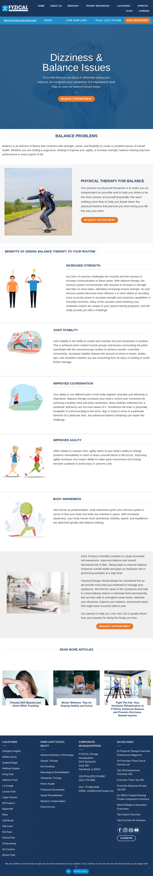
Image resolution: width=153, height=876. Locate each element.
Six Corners (8, 849)
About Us (56, 6)
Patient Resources (97, 6)
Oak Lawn (7, 826)
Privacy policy (80, 871)
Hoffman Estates (11, 768)
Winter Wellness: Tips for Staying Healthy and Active (76, 704)
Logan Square (9, 797)
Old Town (7, 832)
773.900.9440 (92, 787)
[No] (149, 868)
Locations (123, 6)
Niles (5, 814)
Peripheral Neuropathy (52, 789)
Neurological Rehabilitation (54, 772)
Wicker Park (8, 855)
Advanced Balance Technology (57, 755)
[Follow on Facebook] (119, 830)
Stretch (143, 6)
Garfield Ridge (10, 762)
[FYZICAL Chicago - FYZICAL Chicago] (15, 8)
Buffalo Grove (9, 757)
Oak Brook (7, 820)
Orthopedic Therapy (51, 778)
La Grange (7, 786)
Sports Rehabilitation (51, 795)
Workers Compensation (52, 801)
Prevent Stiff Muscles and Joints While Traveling (25, 704)
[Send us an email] (131, 830)
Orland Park (8, 837)
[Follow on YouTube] (136, 830)
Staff (129, 11)
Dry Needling (47, 766)
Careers (144, 11)
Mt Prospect (8, 803)
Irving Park (8, 774)
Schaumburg (9, 843)
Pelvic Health (47, 784)
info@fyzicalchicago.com (20, 20)
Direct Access (47, 807)
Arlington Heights (11, 751)
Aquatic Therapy (49, 761)
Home (41, 6)
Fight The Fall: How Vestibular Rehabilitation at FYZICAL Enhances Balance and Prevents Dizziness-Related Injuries (127, 709)
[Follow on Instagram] (125, 830)
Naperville (7, 809)
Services (73, 6)
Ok (68, 871)
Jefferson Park (9, 780)
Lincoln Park (9, 791)
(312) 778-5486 (112, 20)
